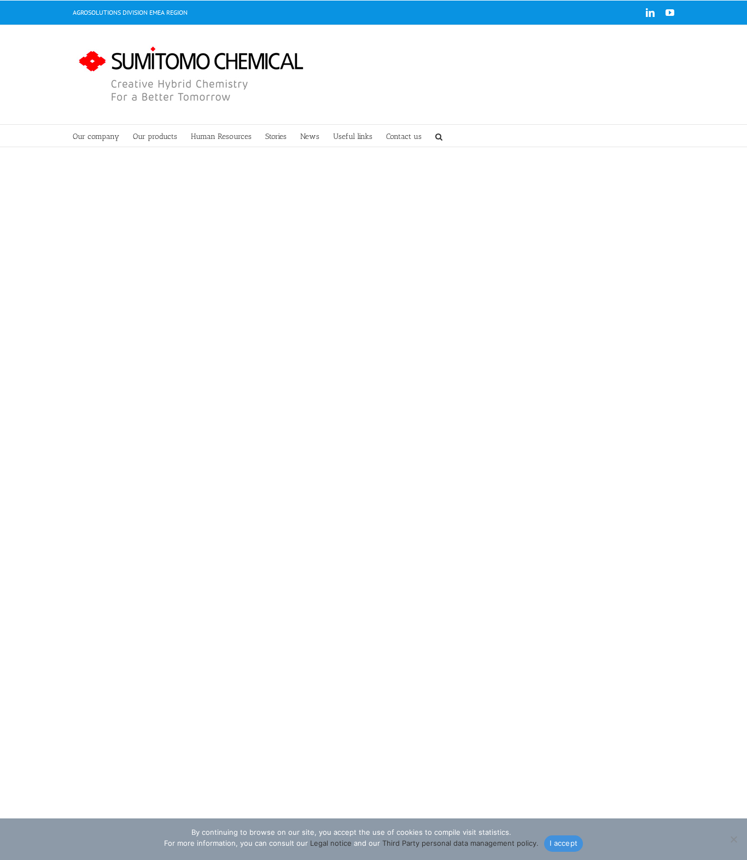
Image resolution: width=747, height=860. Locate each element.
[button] (438, 136)
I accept (563, 843)
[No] (733, 839)
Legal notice (331, 843)
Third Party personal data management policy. (460, 843)
